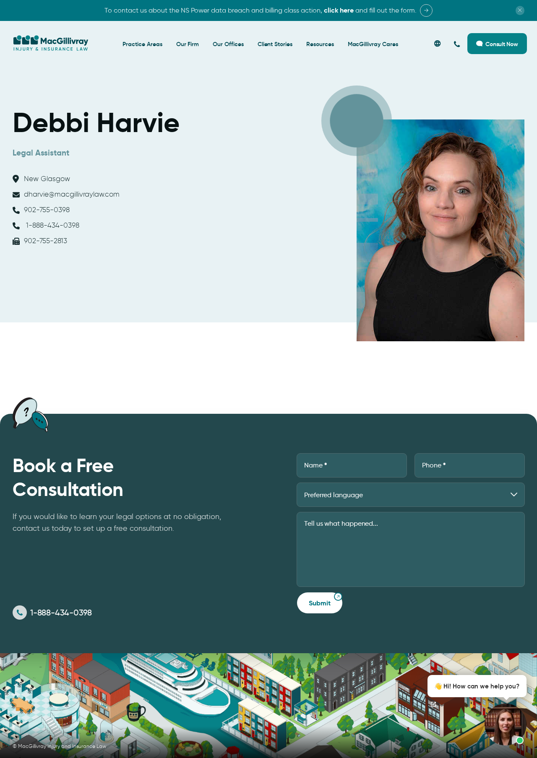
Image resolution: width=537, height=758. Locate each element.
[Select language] (437, 43)
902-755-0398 (47, 209)
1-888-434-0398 (51, 225)
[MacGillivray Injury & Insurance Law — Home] (50, 43)
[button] (475, 710)
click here (339, 10)
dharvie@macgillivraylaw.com (72, 194)
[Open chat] (433, 704)
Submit (320, 603)
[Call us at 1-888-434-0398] (457, 43)
